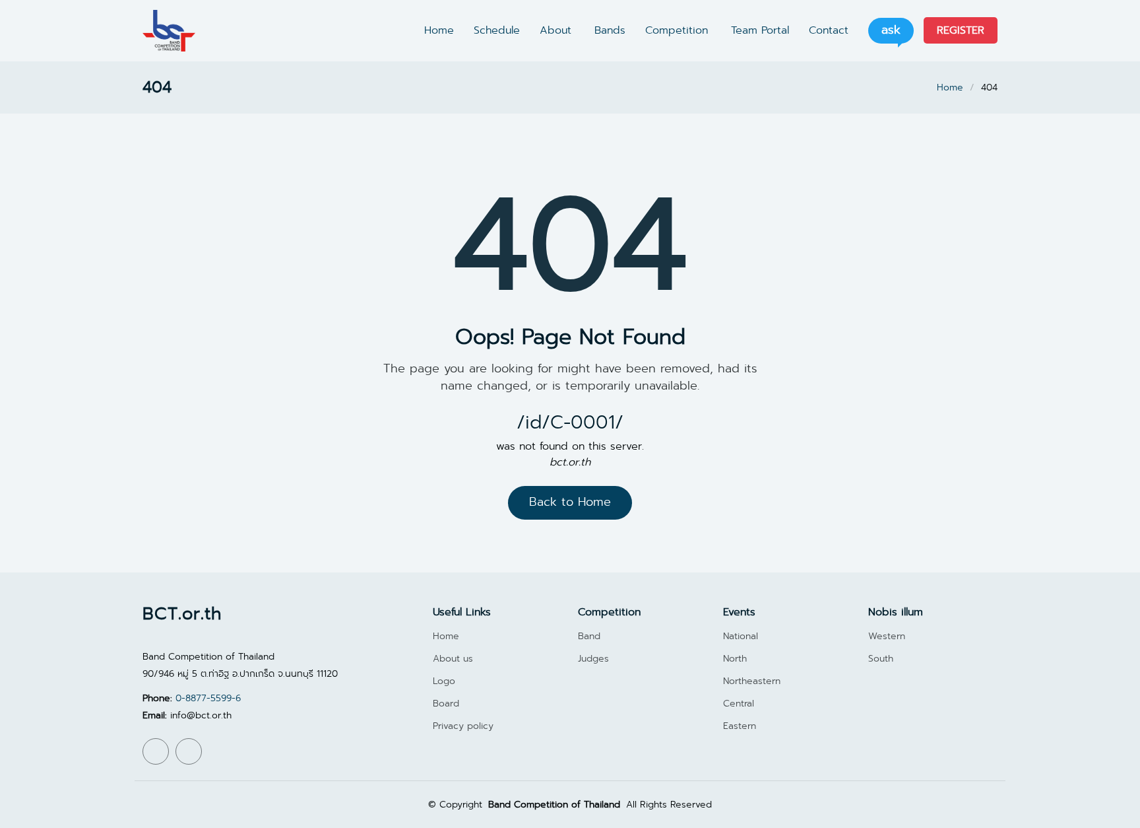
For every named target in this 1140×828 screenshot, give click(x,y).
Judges (593, 658)
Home (439, 30)
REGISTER (960, 30)
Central (738, 703)
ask (891, 30)
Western (886, 635)
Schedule (497, 30)
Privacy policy (463, 725)
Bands (609, 30)
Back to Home (570, 502)
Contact (828, 30)
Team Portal (760, 30)
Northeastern (751, 680)
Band (589, 635)
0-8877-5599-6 (208, 698)
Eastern (739, 725)
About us (453, 658)
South (880, 658)
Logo (444, 680)
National (740, 635)
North (735, 658)
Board (446, 703)
